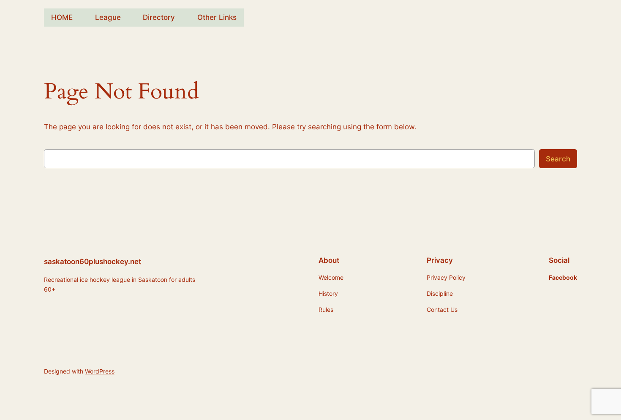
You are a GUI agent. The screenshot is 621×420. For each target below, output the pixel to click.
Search (558, 159)
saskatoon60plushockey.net (92, 261)
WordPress (99, 371)
